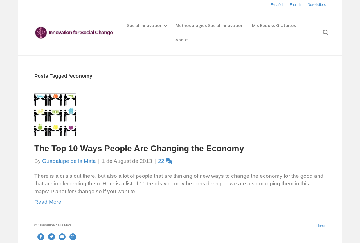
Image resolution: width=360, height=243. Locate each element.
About (182, 39)
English (295, 5)
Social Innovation (145, 25)
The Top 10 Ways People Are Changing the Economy (139, 148)
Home (321, 226)
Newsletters (317, 5)
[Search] (322, 32)
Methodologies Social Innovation (210, 25)
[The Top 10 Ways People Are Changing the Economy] (55, 114)
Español (277, 5)
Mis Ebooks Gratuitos (274, 25)
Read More (47, 202)
